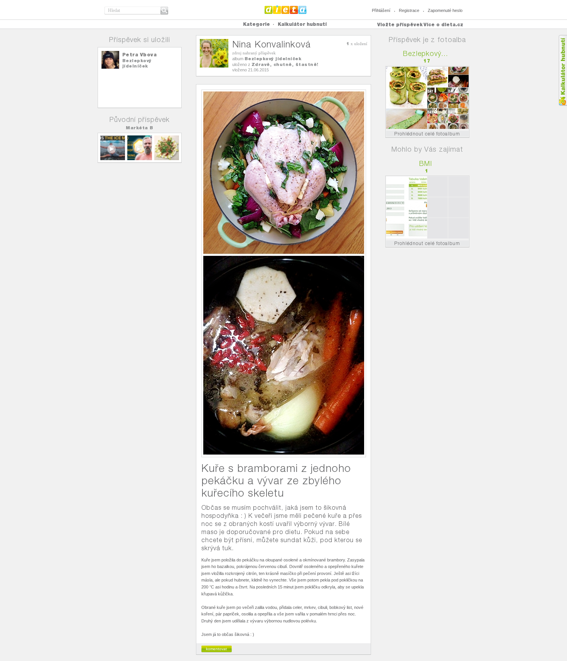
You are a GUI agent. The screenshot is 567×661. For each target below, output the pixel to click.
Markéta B (140, 127)
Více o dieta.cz (443, 24)
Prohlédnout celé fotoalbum (427, 134)
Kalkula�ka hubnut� (562, 70)
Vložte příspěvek (400, 24)
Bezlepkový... (425, 53)
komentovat (216, 649)
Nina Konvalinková (271, 44)
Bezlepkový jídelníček (137, 63)
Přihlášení (381, 10)
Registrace (409, 10)
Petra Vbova (139, 54)
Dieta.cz (286, 9)
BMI (425, 163)
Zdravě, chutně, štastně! (285, 64)
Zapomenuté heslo (445, 10)
